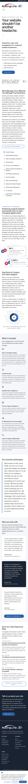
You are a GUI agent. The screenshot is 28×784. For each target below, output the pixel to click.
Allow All (23, 781)
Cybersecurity (5, 744)
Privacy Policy (5, 754)
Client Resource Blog (20, 746)
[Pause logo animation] (26, 81)
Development (5, 740)
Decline (15, 781)
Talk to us (7, 72)
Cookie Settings (7, 781)
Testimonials (18, 744)
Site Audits (17, 742)
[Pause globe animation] (26, 265)
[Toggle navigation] (4, 9)
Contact (17, 748)
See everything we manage (12, 146)
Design (3, 739)
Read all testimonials (13, 616)
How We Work (18, 740)
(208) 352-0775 (22, 0)
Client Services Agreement (5, 762)
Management (5, 742)
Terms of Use (5, 756)
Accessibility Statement (5, 758)
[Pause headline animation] (3, 35)
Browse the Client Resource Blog (14, 684)
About (16, 739)
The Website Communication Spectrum (13, 657)
